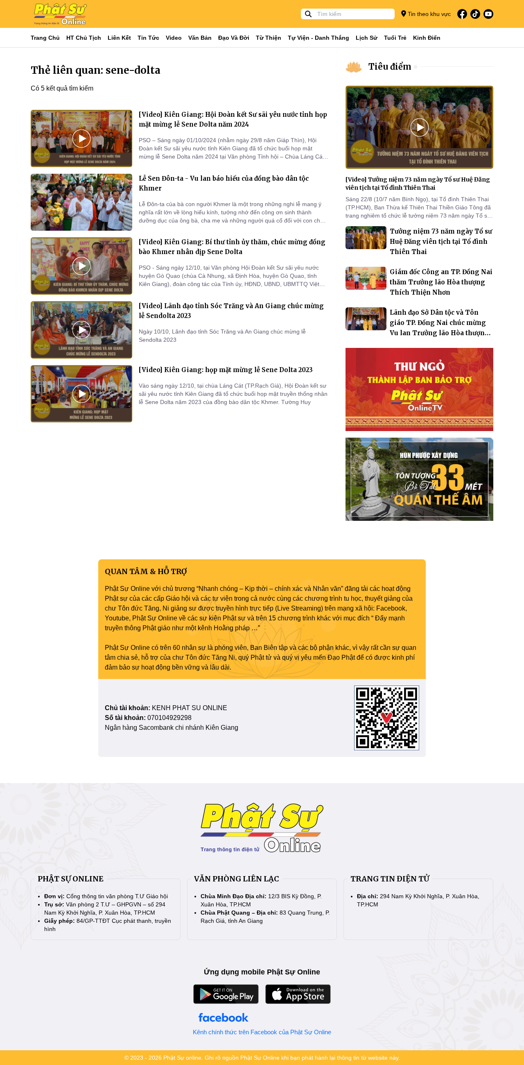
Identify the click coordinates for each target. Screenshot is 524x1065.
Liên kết (119, 37)
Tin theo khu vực (428, 14)
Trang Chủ (45, 37)
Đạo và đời (233, 37)
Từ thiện (268, 37)
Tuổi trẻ (395, 37)
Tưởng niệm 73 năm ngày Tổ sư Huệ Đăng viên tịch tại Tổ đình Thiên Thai (441, 241)
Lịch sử (366, 37)
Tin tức (148, 37)
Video (174, 37)
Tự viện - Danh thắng (318, 37)
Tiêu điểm (389, 66)
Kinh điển (426, 37)
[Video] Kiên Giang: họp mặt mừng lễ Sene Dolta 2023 (226, 370)
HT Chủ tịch (83, 37)
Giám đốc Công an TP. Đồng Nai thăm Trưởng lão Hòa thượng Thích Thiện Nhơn (441, 282)
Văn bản (200, 37)
